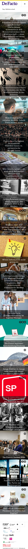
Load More (14, 516)
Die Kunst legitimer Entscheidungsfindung (14, 344)
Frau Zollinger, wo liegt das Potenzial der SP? (14, 400)
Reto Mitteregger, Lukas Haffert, (14, 366)
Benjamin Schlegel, (14, 257)
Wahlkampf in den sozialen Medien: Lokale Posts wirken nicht (14, 120)
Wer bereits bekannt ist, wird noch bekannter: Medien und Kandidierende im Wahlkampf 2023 (14, 173)
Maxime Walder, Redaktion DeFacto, (14, 422)
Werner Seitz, (14, 455)
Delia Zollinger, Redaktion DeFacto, (14, 397)
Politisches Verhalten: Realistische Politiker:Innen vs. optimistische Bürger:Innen (14, 145)
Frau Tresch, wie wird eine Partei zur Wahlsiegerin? (14, 483)
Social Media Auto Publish (8, 548)
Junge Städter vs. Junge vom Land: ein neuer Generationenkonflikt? (14, 371)
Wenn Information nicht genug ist (14, 261)
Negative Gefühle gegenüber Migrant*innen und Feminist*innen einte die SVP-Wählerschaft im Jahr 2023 (14, 61)
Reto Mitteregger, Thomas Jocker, (14, 85)
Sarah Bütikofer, (14, 311)
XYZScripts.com (22, 548)
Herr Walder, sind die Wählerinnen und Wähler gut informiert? (14, 427)
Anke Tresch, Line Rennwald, (14, 53)
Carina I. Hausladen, (14, 341)
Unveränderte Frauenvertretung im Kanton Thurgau (14, 315)
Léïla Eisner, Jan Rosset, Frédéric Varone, (14, 20)
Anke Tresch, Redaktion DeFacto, (14, 478)
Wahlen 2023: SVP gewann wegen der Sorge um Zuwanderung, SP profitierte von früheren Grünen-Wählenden (14, 229)
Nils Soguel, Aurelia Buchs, (14, 506)
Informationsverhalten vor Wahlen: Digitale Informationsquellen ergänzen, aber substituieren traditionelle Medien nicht (14, 283)
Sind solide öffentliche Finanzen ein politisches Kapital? (14, 510)
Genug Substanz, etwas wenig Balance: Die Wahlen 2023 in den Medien (14, 202)
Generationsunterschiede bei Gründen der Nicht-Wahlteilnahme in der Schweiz (14, 91)
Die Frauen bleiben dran (14, 457)
